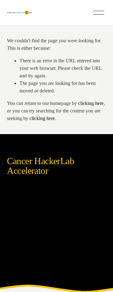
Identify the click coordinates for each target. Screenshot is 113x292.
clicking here (91, 103)
